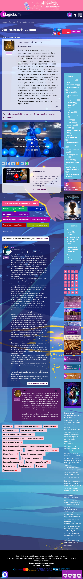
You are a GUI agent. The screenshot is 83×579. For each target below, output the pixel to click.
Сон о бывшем (26, 466)
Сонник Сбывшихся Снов (38, 225)
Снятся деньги (9, 466)
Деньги (71, 105)
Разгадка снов (73, 100)
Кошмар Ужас (50, 426)
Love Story (72, 102)
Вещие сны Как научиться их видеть (72, 257)
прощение (8, 117)
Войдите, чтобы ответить (37, 383)
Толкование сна (11, 470)
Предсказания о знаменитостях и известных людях (23, 438)
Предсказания (71, 142)
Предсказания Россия (12, 442)
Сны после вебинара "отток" (38, 462)
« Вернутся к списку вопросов (11, 37)
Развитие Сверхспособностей (14, 209)
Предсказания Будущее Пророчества (18, 434)
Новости (69, 128)
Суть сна (40, 466)
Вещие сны (70, 92)
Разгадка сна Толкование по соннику (42, 450)
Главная (4, 22)
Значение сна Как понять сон (28, 426)
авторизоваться (42, 239)
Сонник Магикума (36, 209)
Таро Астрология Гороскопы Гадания (72, 169)
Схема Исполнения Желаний (13, 225)
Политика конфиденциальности (41, 563)
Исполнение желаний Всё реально (71, 232)
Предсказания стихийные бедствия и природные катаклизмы (27, 446)
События (72, 122)
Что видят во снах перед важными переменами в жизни (73, 241)
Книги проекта (71, 125)
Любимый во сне (10, 430)
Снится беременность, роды (32, 454)
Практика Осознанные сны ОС (33, 430)
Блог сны (12, 22)
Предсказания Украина (12, 450)
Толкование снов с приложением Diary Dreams (20, 203)
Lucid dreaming (71, 80)
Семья (71, 120)
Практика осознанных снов (71, 137)
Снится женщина (10, 458)
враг (52, 114)
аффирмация (15, 114)
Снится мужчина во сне (32, 458)
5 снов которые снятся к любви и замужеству (72, 249)
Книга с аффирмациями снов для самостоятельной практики (25, 219)
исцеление (41, 114)
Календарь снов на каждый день (15, 214)
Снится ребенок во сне (12, 462)
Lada (13, 247)
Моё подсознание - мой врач (73, 110)
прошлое (29, 114)
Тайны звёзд (70, 159)
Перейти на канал (41, 190)
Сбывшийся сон (10, 454)
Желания (7, 426)
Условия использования (41, 565)
